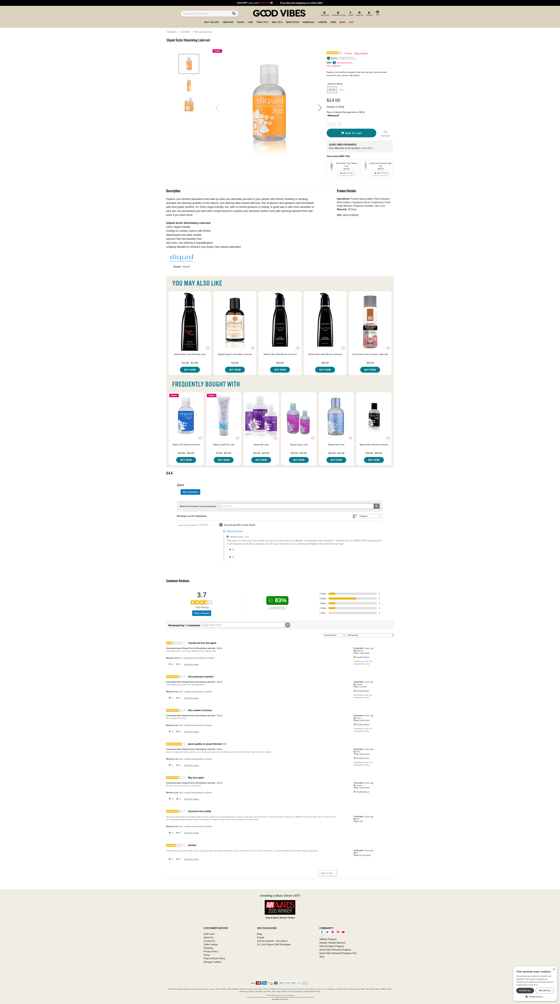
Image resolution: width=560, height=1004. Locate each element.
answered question (344, 63)
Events (260, 937)
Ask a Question (334, 66)
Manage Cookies (212, 961)
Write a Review (361, 53)
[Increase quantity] (339, 124)
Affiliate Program (328, 939)
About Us (208, 937)
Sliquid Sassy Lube (299, 444)
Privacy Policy (211, 951)
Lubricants (185, 31)
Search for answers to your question (198, 506)
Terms (207, 954)
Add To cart (353, 133)
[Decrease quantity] (329, 124)
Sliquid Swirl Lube (336, 444)
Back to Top (326, 873)
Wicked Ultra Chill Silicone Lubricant (280, 354)
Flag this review (191, 664)
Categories (172, 31)
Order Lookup (211, 944)
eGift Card (209, 933)
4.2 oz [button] (332, 89)
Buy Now (190, 369)
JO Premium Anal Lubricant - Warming (370, 354)
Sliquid (186, 266)
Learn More (367, 148)
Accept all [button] (525, 990)
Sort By (355, 516)
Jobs (321, 956)
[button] (320, 107)
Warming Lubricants (203, 31)
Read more (533, 985)
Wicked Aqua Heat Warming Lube (189, 354)
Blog (259, 933)
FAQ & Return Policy (214, 958)
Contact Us (209, 940)
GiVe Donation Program (331, 946)
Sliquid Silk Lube (261, 444)
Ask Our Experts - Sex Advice (272, 940)
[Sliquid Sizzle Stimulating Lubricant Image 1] (268, 107)
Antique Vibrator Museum (332, 942)
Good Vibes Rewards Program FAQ (337, 953)
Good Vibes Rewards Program (335, 949)
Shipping (208, 947)
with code (255, 2)
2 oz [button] (341, 89)
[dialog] (535, 983)
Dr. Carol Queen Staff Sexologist (274, 944)
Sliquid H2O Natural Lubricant (186, 444)
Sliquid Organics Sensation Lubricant (235, 354)
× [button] (554, 969)
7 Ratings (348, 53)
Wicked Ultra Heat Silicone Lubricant (325, 354)
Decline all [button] (545, 990)
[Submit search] (377, 506)
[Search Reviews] (287, 625)
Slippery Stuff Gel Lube (223, 444)
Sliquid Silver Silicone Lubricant (373, 444)
